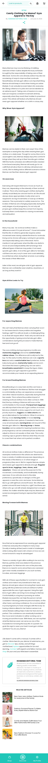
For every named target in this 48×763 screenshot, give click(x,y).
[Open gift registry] (37, 3)
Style (24, 10)
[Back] (3, 3)
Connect (13, 649)
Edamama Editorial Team (17, 19)
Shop (4, 651)
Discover (11, 644)
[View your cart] (44, 3)
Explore (16, 646)
